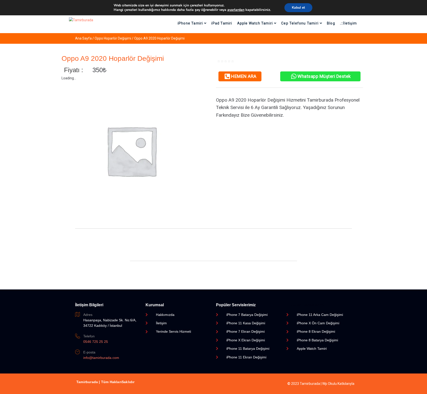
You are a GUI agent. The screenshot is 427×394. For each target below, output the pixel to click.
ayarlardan (235, 10)
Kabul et (298, 7)
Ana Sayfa (83, 38)
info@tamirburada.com (101, 358)
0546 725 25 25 (95, 342)
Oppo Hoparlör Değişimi (113, 38)
